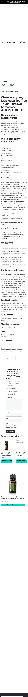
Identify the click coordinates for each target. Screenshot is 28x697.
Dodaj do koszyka (12, 505)
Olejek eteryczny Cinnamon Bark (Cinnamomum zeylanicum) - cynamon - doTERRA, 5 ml (20, 456)
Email (7, 418)
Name (8, 412)
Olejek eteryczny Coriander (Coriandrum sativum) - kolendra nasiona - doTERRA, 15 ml (12, 498)
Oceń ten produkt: (11, 388)
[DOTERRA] (8, 85)
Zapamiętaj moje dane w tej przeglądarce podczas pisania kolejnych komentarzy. (13, 425)
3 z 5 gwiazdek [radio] (15, 393)
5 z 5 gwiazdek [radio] (16, 395)
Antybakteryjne (10, 40)
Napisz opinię (9, 397)
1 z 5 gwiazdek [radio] (10, 391)
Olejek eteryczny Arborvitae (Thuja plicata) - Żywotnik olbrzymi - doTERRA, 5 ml (6, 455)
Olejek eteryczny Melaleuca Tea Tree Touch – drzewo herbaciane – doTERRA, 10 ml (13, 39)
